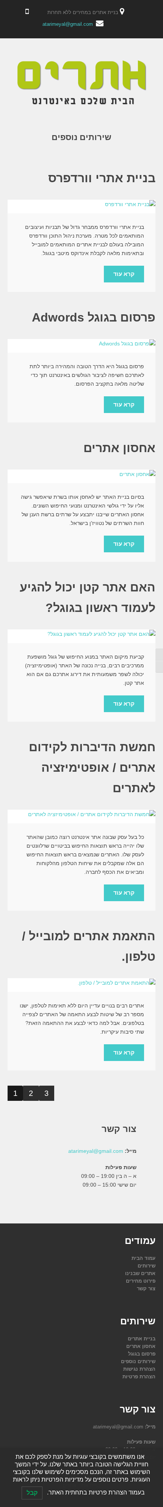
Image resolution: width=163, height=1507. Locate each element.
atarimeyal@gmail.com (67, 24)
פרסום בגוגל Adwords (93, 317)
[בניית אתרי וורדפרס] (81, 204)
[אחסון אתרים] (81, 474)
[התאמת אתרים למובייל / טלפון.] (81, 982)
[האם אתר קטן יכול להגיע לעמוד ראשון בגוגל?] (81, 633)
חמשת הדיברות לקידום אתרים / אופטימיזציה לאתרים (92, 767)
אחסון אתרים (119, 448)
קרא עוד (124, 274)
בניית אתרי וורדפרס (101, 178)
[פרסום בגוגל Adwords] (81, 343)
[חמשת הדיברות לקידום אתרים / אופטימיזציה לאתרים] (81, 814)
